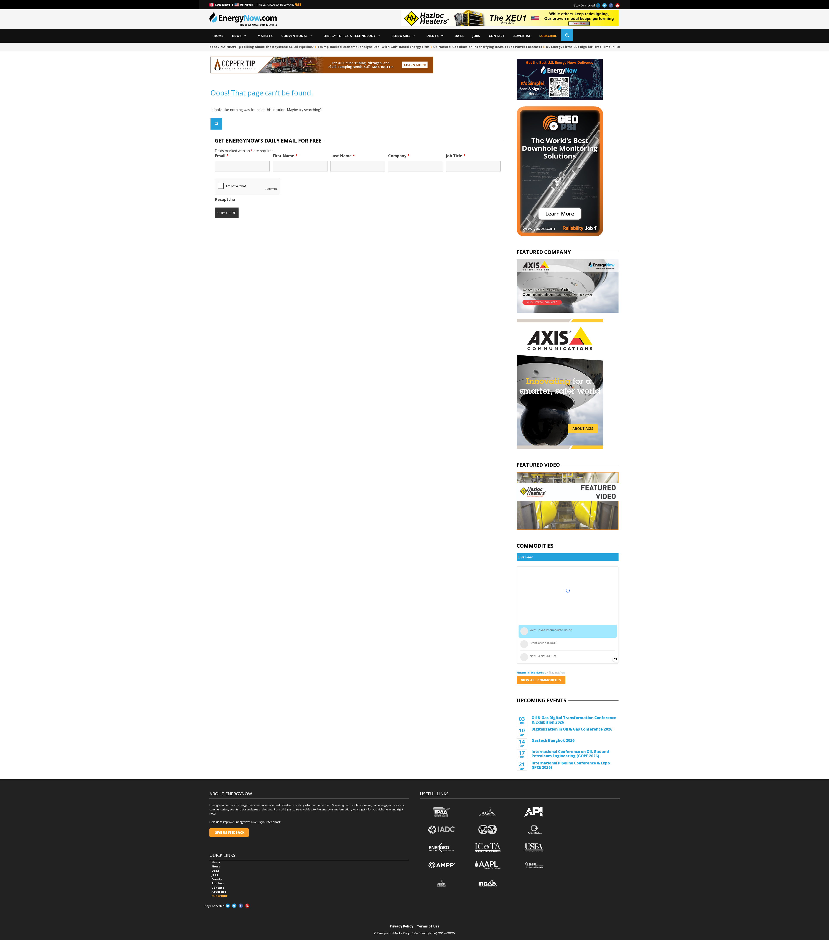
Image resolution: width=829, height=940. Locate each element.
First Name (285, 156)
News (237, 35)
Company (399, 156)
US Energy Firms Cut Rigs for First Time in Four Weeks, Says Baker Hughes (584, 47)
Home (218, 35)
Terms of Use (428, 926)
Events (432, 35)
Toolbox (218, 883)
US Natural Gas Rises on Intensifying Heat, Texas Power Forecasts (465, 47)
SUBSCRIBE (548, 35)
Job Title (455, 156)
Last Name (342, 156)
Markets (265, 35)
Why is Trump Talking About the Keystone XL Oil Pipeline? (243, 47)
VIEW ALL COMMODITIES (541, 680)
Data (459, 35)
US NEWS (246, 4)
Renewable (400, 35)
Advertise (522, 35)
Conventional (294, 35)
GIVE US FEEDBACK (229, 832)
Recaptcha (225, 199)
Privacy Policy (401, 926)
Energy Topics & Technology (349, 35)
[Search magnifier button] (567, 35)
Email (222, 156)
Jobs (476, 35)
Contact (497, 35)
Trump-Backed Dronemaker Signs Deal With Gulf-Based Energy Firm (351, 47)
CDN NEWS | (224, 4)
